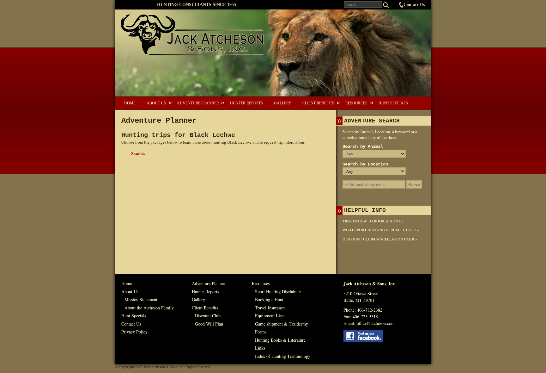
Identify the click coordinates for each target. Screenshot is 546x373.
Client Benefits (318, 103)
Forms (260, 332)
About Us (156, 103)
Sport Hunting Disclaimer (278, 292)
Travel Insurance (270, 308)
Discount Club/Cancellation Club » (380, 238)
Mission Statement (140, 299)
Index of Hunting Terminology (282, 356)
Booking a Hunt (269, 299)
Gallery (282, 103)
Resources (356, 103)
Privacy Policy (134, 332)
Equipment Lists (269, 316)
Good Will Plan (209, 324)
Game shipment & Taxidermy (281, 324)
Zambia (138, 154)
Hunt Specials (393, 103)
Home (130, 103)
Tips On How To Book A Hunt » (373, 220)
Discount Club (208, 316)
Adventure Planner (198, 103)
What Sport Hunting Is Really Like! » (381, 229)
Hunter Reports (246, 103)
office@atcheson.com (376, 323)
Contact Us (414, 4)
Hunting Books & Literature (280, 340)
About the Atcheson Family (149, 308)
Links (260, 348)
